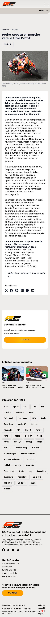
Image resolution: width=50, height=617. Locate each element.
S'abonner (12, 593)
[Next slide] (44, 375)
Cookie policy (27, 609)
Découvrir (25, 340)
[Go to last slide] (6, 375)
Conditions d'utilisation (16, 605)
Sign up (4, 605)
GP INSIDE (5, 30)
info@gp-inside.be (9, 573)
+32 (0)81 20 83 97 (9, 576)
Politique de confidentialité (12, 609)
